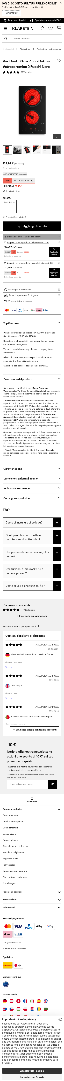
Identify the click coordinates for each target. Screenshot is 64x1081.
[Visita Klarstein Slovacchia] (5, 1009)
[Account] (42, 28)
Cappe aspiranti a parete (15, 871)
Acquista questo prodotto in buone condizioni (28, 242)
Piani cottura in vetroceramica (49, 49)
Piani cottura (25, 49)
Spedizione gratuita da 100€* (48, 20)
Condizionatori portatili (14, 821)
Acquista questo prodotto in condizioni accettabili (30, 263)
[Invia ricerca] (5, 38)
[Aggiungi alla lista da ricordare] (59, 60)
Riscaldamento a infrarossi (16, 846)
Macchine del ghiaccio (13, 852)
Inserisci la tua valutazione (33, 616)
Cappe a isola (9, 834)
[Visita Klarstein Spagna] (39, 1001)
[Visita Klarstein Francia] (25, 1001)
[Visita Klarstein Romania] (39, 1009)
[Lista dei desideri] (50, 28)
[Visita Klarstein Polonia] (25, 1009)
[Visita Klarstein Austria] (12, 1001)
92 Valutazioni (26, 72)
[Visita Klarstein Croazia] (32, 1009)
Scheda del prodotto (11, 168)
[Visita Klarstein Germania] (5, 1001)
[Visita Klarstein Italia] (32, 1001)
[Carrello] (59, 28)
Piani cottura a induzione (15, 877)
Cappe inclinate (10, 840)
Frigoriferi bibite (10, 858)
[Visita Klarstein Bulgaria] (46, 1009)
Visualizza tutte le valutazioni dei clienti (35, 729)
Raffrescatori (9, 864)
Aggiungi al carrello (35, 226)
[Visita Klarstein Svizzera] (18, 1001)
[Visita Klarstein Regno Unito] (46, 1001)
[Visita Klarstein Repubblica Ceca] (12, 1009)
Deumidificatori (10, 827)
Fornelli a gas (9, 883)
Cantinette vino (10, 815)
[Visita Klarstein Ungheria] (18, 1009)
